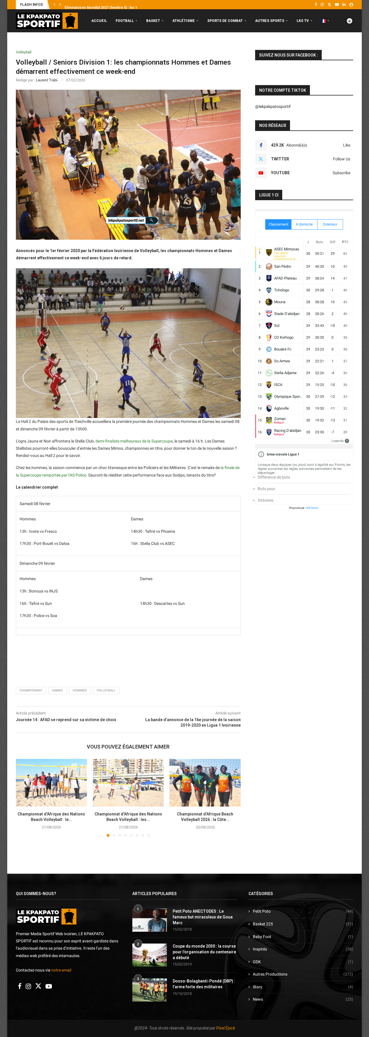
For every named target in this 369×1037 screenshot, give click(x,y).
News (303, 999)
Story (303, 987)
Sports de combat (225, 21)
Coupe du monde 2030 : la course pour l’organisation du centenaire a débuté (204, 952)
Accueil (99, 21)
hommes (80, 690)
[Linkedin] (344, 4)
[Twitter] (329, 4)
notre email (61, 970)
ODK (303, 961)
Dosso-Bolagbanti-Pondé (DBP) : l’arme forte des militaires (204, 984)
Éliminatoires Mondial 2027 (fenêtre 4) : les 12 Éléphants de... (114, 5)
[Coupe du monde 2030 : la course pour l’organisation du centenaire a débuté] (149, 955)
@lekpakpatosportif (273, 106)
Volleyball (106, 690)
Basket (153, 21)
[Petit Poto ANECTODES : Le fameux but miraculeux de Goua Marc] (149, 920)
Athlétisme (183, 21)
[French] (325, 21)
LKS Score (312, 507)
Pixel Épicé (225, 1028)
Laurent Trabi (46, 80)
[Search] (350, 45)
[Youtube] (337, 4)
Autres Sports (269, 21)
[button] (54, 4)
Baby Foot (303, 936)
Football (125, 21)
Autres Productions (303, 974)
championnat (31, 690)
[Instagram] (322, 4)
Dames (57, 690)
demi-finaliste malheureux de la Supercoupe (134, 441)
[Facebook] (316, 4)
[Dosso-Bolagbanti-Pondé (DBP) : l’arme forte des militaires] (149, 990)
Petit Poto (303, 911)
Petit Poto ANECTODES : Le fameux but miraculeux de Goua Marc (203, 917)
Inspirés (303, 949)
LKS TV (303, 21)
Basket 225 (303, 924)
